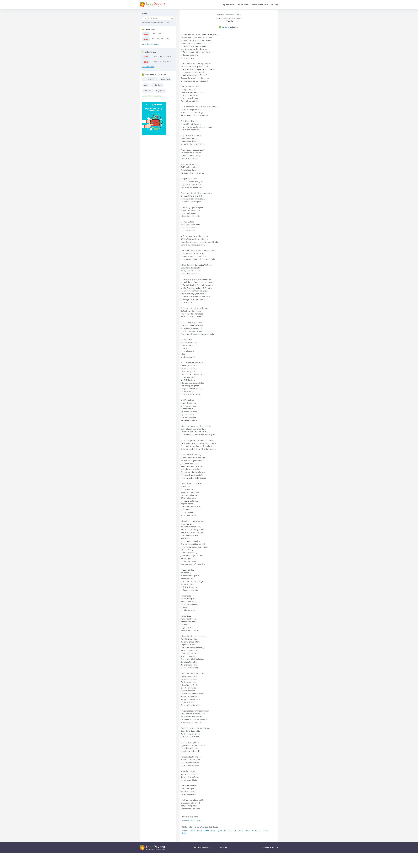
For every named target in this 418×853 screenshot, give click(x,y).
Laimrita (185, 831)
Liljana (219, 831)
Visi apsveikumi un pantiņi (151, 96)
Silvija (199, 820)
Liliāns (192, 831)
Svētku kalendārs (259, 4)
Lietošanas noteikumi (202, 847)
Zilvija (184, 833)
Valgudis (160, 38)
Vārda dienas (243, 4)
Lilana (230, 831)
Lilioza (213, 831)
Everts (154, 33)
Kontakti (223, 847)
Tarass (265, 831)
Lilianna (247, 831)
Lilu (260, 831)
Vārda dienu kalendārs (150, 44)
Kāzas (146, 85)
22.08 (146, 34)
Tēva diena (148, 91)
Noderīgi (274, 4)
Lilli (225, 831)
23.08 (146, 39)
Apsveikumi (228, 4)
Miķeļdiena (160, 91)
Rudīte (160, 33)
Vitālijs (167, 38)
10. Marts (225, 27)
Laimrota (185, 820)
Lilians (254, 831)
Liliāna (192, 820)
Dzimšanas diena (150, 79)
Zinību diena (157, 85)
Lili (235, 831)
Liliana (240, 831)
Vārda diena (165, 79)
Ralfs (153, 38)
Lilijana (199, 831)
